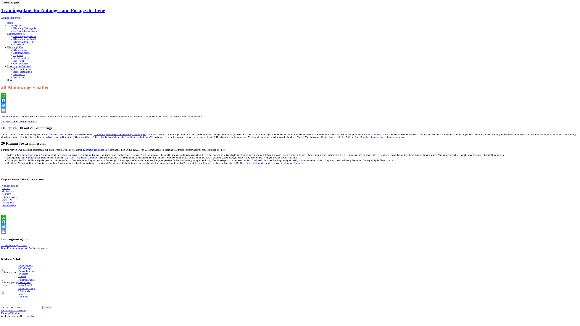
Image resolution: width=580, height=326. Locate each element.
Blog (9, 80)
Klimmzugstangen (16, 33)
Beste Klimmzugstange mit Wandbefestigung (24, 248)
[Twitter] (290, 105)
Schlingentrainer (21, 58)
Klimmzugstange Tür (23, 42)
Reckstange (18, 44)
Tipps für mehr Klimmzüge (367, 137)
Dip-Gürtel (18, 61)
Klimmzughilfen (15, 47)
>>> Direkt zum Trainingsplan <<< (19, 121)
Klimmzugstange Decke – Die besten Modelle (26, 282)
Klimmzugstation (21, 52)
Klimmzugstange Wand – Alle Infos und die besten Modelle (10, 201)
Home (10, 23)
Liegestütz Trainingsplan (25, 31)
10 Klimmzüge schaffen (14, 245)
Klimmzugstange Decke (24, 36)
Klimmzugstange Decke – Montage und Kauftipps (10, 189)
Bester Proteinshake (22, 71)
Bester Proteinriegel (22, 69)
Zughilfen (18, 55)
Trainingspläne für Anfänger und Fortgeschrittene (53, 10)
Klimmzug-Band (45, 137)
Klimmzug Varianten (394, 137)
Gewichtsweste (20, 63)
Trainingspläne (14, 25)
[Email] (290, 110)
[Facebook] (290, 100)
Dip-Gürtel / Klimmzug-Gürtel (76, 137)
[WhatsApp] (290, 95)
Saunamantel (19, 77)
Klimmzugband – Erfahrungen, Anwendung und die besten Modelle (26, 271)
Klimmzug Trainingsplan (25, 28)
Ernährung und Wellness (19, 66)
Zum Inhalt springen (11, 17)
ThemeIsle (29, 316)
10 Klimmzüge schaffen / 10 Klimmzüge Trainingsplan (120, 134)
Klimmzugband (20, 50)
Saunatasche (19, 74)
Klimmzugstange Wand (24, 39)
